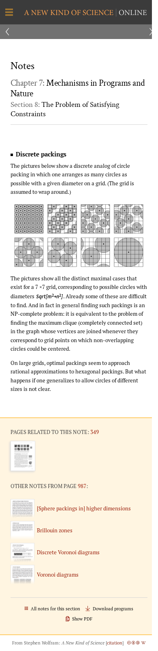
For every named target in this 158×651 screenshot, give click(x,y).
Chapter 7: (78, 88)
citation (114, 643)
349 (94, 432)
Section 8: (65, 109)
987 (82, 486)
